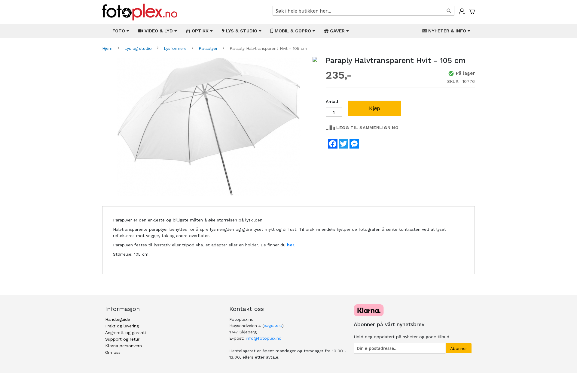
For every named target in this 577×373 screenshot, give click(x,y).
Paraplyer (209, 48)
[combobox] (363, 11)
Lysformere (176, 48)
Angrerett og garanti (125, 332)
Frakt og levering (122, 325)
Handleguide (117, 319)
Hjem (108, 48)
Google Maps (273, 326)
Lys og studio (138, 48)
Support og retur (122, 339)
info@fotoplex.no (264, 338)
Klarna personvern (123, 345)
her (290, 244)
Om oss (113, 352)
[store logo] (139, 12)
